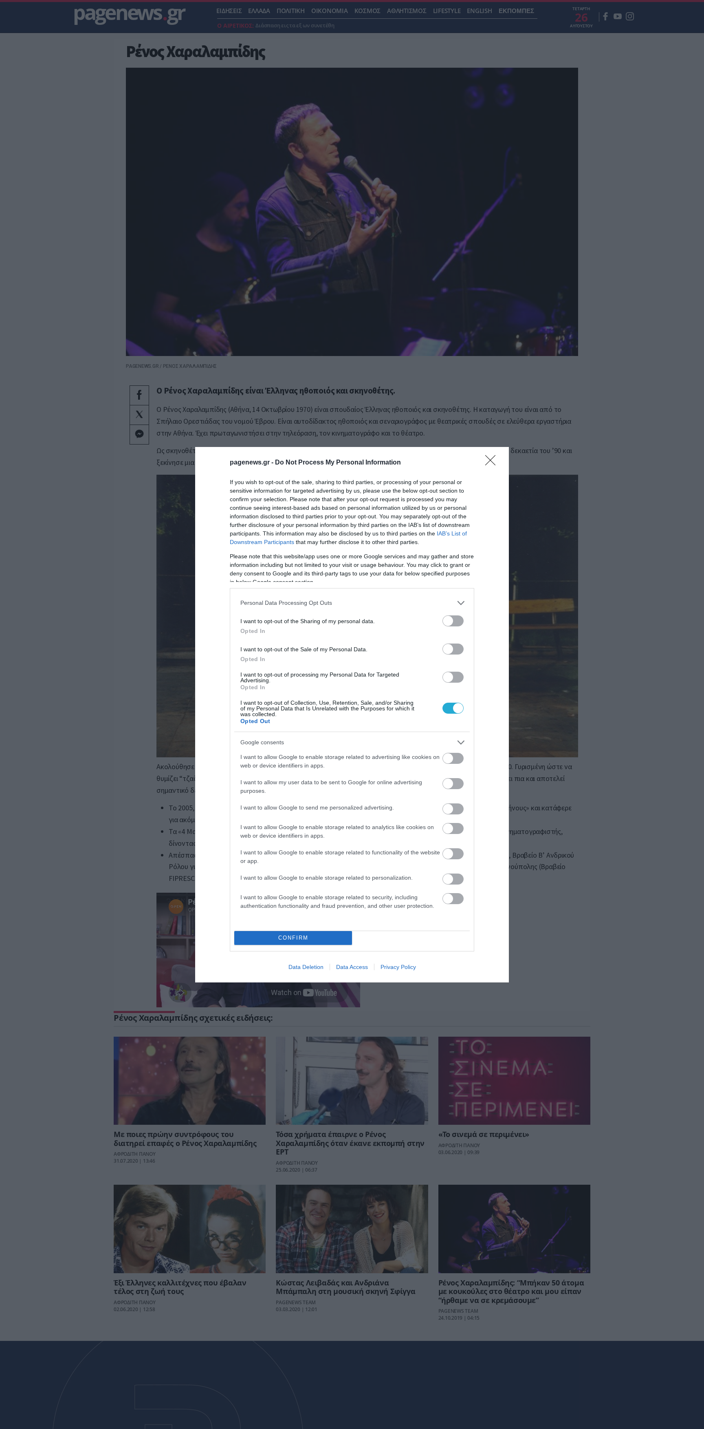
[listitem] (352, 603)
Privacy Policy (398, 967)
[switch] (453, 620)
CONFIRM (293, 938)
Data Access (352, 967)
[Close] (493, 463)
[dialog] (352, 714)
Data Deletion (305, 967)
